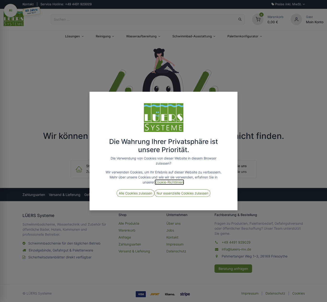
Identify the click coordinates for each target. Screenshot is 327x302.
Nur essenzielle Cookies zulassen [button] (182, 193)
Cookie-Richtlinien (169, 182)
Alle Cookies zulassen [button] (135, 193)
